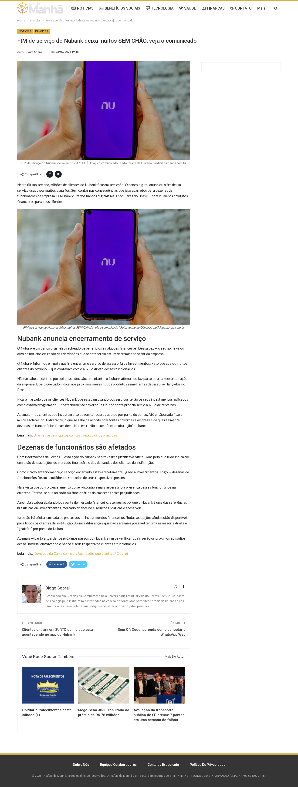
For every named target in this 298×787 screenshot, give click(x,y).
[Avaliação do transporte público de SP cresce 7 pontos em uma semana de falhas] (159, 685)
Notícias (25, 31)
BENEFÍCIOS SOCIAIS (122, 8)
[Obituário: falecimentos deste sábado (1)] (48, 685)
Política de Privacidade (207, 764)
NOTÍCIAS (85, 8)
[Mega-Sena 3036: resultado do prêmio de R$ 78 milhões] (104, 685)
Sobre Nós (81, 764)
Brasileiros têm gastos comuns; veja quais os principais (76, 435)
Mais (261, 8)
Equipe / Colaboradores (118, 764)
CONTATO (243, 8)
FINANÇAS (216, 8)
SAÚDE (190, 8)
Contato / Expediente (163, 764)
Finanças (41, 31)
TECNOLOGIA (162, 8)
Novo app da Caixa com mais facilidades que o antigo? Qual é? (81, 553)
